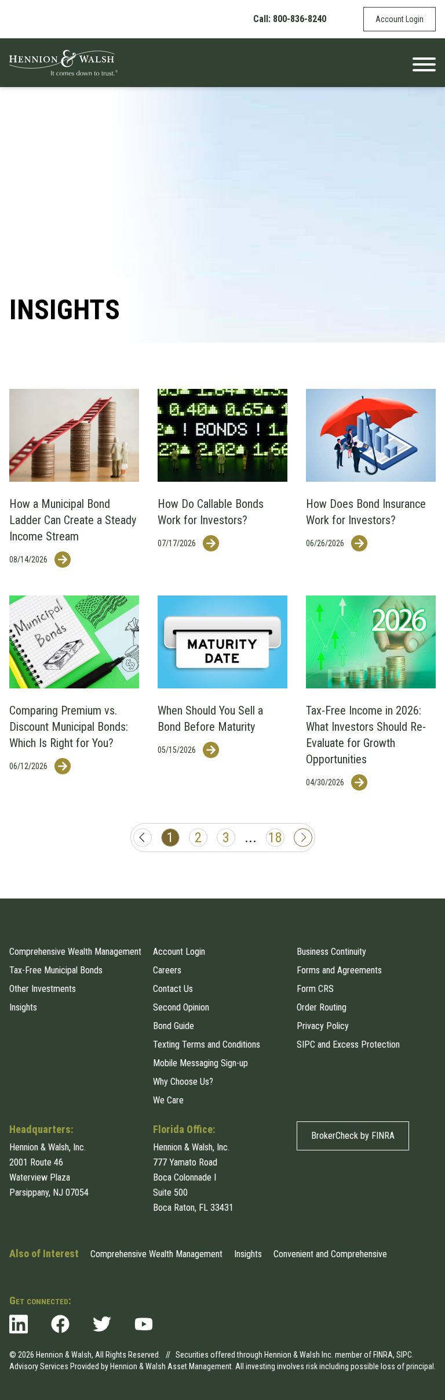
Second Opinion (181, 1007)
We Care (168, 1100)
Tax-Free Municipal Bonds (56, 970)
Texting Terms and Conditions (206, 1044)
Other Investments (42, 988)
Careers (167, 970)
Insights (23, 1007)
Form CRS (315, 988)
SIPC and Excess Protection (348, 1044)
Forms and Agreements (339, 970)
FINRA (383, 1354)
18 (275, 837)
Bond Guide (173, 1025)
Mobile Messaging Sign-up (200, 1063)
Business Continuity (331, 951)
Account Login (399, 19)
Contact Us (173, 988)
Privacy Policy (323, 1025)
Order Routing (321, 1007)
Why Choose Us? (183, 1081)
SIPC (404, 1354)
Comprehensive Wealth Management (75, 951)
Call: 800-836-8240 (289, 18)
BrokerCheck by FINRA (353, 1135)
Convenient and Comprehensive (330, 1254)
